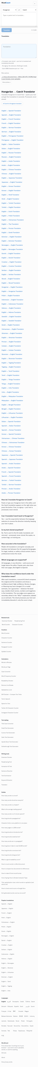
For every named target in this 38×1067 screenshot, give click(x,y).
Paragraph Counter (6, 649)
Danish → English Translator (11, 253)
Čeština (28, 1004)
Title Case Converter (7, 726)
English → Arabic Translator (11, 161)
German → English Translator (11, 132)
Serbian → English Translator (11, 270)
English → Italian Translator (11, 144)
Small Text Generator (7, 730)
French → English (6, 915)
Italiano (15, 1018)
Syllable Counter (6, 654)
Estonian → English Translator (12, 237)
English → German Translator (11, 127)
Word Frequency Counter (8, 678)
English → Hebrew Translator (11, 312)
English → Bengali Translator (11, 405)
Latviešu (3, 1023)
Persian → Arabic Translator (11, 489)
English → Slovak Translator (11, 283)
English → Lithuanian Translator (12, 413)
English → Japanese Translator (12, 178)
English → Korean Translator (11, 186)
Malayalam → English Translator (12, 400)
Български (16, 1004)
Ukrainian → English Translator (12, 333)
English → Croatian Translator (11, 266)
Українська (21, 1033)
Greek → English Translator (11, 325)
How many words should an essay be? (12, 802)
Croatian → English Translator (11, 262)
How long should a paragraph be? (10, 821)
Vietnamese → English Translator (13, 329)
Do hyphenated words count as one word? (13, 895)
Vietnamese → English (8, 924)
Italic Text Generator (7, 739)
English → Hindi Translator (10, 195)
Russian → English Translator (11, 157)
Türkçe (15, 1033)
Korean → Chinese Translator (11, 447)
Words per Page (5, 669)
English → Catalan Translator (11, 350)
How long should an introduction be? (12, 834)
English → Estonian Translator (12, 241)
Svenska (3, 1033)
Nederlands (11, 1023)
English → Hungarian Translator (12, 291)
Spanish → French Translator (11, 476)
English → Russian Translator (11, 153)
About (3, 1060)
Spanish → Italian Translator (11, 426)
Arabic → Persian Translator (11, 493)
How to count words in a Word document (13, 866)
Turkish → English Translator (11, 207)
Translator (4, 787)
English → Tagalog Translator (11, 363)
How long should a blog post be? (10, 857)
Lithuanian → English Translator (12, 417)
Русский (9, 1028)
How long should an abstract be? (10, 839)
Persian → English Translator (11, 342)
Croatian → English (6, 947)
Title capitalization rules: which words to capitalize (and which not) (17, 885)
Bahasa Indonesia (6, 1018)
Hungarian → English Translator (12, 287)
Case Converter (5, 674)
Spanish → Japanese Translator (12, 459)
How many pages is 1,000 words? (11, 830)
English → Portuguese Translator (12, 136)
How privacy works (6, 1064)
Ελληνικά (15, 1009)
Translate (6, 30)
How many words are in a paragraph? (12, 843)
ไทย (9, 1033)
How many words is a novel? (9, 798)
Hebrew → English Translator (11, 308)
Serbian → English (6, 952)
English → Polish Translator (11, 216)
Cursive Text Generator (8, 735)
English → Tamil (6, 984)
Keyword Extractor (6, 782)
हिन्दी (19, 1013)
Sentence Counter (6, 645)
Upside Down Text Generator (9, 744)
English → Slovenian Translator (12, 358)
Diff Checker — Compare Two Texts (11, 697)
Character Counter (17, 627)
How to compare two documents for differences (15, 871)
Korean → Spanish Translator (11, 434)
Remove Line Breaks (7, 687)
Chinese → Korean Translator (11, 451)
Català (22, 1004)
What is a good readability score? (10, 862)
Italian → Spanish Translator (11, 421)
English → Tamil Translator (10, 371)
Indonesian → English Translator (12, 300)
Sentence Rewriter (6, 773)
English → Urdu (5, 993)
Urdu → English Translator (10, 392)
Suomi (3, 1013)
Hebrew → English (6, 961)
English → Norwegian (7, 965)
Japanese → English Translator (12, 182)
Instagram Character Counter (9, 715)
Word (5, 3)
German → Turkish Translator (11, 480)
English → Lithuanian (7, 974)
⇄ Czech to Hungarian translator (12, 103)
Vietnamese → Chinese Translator (13, 438)
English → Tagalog (6, 988)
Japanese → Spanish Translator (12, 455)
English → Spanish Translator (11, 111)
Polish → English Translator (11, 295)
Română (3, 1028)
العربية (9, 1004)
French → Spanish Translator (11, 472)
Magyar (32, 1013)
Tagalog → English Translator (11, 367)
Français (9, 1013)
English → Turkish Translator (11, 203)
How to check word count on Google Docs (13, 891)
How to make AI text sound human (11, 875)
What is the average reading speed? (11, 811)
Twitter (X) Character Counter (10, 710)
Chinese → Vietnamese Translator (13, 442)
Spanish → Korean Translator (11, 430)
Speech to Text (5, 706)
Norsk (17, 1023)
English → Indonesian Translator (12, 304)
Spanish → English (6, 906)
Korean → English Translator (11, 190)
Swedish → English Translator (11, 316)
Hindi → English (6, 920)
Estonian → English (7, 979)
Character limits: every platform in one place (14, 825)
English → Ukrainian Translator (12, 337)
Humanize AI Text (6, 769)
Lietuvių (32, 1018)
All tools (3, 1055)
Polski (23, 1023)
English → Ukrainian (7, 970)
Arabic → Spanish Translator (11, 468)
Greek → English (6, 933)
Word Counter (6, 627)
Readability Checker (7, 683)
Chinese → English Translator (11, 174)
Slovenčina (17, 1028)
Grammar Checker (7, 623)
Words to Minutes (6, 665)
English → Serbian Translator (11, 274)
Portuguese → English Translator (12, 140)
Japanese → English (7, 911)
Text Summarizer (6, 778)
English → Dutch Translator (11, 211)
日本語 (21, 1018)
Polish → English (6, 929)
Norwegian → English (7, 938)
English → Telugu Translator (11, 379)
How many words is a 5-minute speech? (13, 816)
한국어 (26, 1018)
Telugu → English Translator (11, 384)
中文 (2, 1038)
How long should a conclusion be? (11, 853)
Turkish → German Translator (11, 484)
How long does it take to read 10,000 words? (14, 848)
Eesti (27, 1009)
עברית (15, 1013)
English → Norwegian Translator (12, 249)
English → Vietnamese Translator (13, 220)
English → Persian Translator (11, 228)
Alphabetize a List (6, 692)
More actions (5, 82)
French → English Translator (11, 123)
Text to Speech (5, 701)
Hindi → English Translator (10, 199)
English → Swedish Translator (11, 321)
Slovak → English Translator (11, 279)
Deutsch (9, 1009)
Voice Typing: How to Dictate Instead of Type (14, 880)
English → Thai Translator (10, 224)
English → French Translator (11, 119)
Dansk (3, 1009)
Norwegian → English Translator (12, 245)
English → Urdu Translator (10, 388)
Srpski (31, 1028)
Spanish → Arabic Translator (11, 463)
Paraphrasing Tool (19, 623)
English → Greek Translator (11, 232)
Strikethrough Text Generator (9, 749)
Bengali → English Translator (11, 409)
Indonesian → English (7, 956)
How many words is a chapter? (10, 807)
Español (22, 1009)
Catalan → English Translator (11, 346)
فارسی (33, 1009)
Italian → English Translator (11, 148)
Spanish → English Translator (11, 115)
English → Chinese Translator (11, 169)
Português (29, 1023)
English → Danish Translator (11, 258)
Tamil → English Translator (10, 375)
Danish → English (6, 943)
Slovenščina (24, 1028)
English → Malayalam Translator (12, 396)
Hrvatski (26, 1013)
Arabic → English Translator (11, 165)
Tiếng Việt (29, 1033)
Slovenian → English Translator (12, 354)
